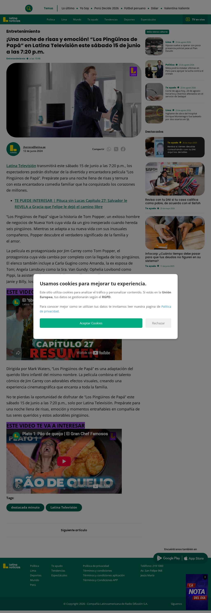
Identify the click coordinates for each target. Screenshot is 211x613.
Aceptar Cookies (91, 323)
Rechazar (158, 323)
